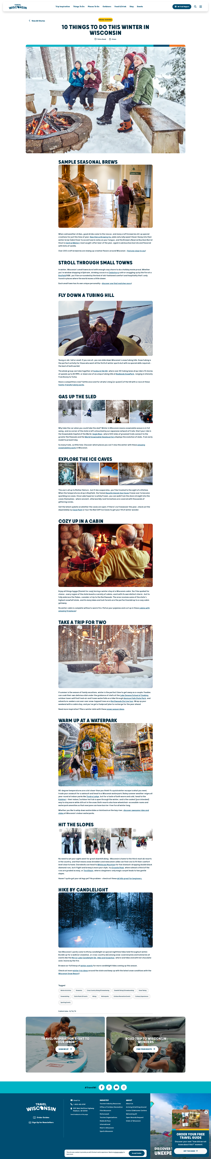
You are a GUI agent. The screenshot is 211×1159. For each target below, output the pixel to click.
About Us (129, 1104)
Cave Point (77, 510)
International (105, 1124)
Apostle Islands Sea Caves (117, 493)
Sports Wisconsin (106, 1131)
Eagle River (97, 434)
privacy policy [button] (118, 1152)
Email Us (77, 1100)
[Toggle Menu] (199, 6)
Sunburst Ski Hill (100, 371)
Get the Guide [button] (189, 1151)
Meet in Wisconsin (107, 1128)
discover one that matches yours (116, 283)
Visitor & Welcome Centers (136, 1111)
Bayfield (62, 275)
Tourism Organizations (108, 1117)
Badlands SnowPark (125, 374)
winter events (86, 966)
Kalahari (62, 799)
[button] (181, 6)
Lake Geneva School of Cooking (134, 695)
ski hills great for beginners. (129, 878)
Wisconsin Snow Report (68, 974)
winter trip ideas (80, 971)
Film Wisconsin (105, 1111)
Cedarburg (114, 272)
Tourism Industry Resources (110, 1104)
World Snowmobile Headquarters (100, 437)
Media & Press (105, 1121)
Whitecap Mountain (106, 865)
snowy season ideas (115, 709)
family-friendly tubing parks (71, 385)
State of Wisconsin (133, 1121)
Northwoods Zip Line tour (122, 701)
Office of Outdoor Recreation (111, 1107)
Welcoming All (131, 1114)
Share (113, 39)
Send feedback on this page (79, 1114)
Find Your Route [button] (144, 1049)
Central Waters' (73, 243)
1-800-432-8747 (79, 1104)
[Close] (206, 1112)
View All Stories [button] (38, 21)
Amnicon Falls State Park (135, 698)
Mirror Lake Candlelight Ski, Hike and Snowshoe (93, 958)
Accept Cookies (136, 1153)
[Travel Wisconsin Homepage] (18, 6)
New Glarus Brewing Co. (101, 237)
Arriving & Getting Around (136, 1107)
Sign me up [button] (64, 1049)
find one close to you (136, 251)
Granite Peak (118, 868)
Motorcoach (104, 1114)
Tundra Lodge (92, 796)
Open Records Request (134, 1117)
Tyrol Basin (88, 870)
